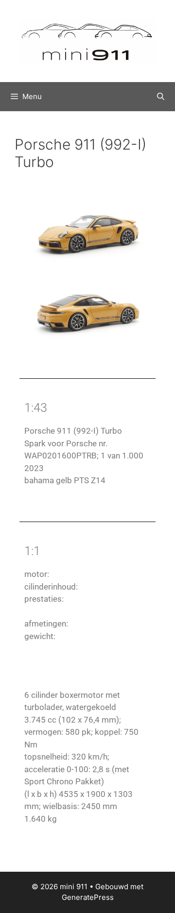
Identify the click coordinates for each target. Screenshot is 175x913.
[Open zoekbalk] (160, 96)
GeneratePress (88, 897)
